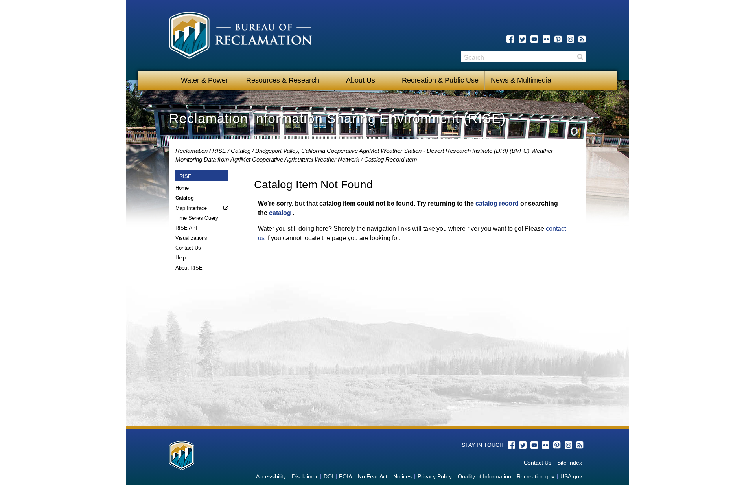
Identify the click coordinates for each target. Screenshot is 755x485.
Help (180, 258)
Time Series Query (196, 218)
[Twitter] (522, 39)
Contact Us (188, 248)
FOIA (345, 476)
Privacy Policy (435, 476)
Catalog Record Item (390, 159)
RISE (219, 150)
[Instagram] (570, 39)
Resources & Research (282, 80)
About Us (360, 80)
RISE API (186, 228)
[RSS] (582, 39)
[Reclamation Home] (240, 36)
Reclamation (191, 150)
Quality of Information (484, 476)
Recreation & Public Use (440, 80)
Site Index (569, 462)
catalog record (497, 203)
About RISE (189, 268)
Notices (402, 476)
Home (182, 188)
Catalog (240, 150)
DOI (328, 476)
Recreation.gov (535, 476)
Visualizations (191, 238)
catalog (280, 212)
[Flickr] (546, 39)
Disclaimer (305, 476)
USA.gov (571, 476)
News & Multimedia (521, 80)
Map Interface (191, 208)
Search (580, 56)
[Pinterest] (558, 39)
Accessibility (271, 476)
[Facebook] (510, 39)
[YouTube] (534, 39)
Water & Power (204, 80)
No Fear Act (372, 476)
